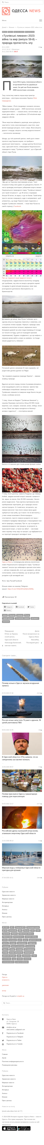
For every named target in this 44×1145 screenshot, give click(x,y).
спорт (34, 955)
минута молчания (18, 946)
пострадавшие (29, 949)
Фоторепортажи (29, 31)
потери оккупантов (16, 952)
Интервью (5, 906)
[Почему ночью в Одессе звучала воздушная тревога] (22, 660)
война (5, 615)
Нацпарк (12, 615)
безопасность (18, 937)
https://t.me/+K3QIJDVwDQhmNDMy (21, 589)
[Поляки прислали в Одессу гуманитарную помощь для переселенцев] (22, 771)
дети (19, 940)
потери (5, 952)
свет (19, 955)
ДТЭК (5, 930)
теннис (19, 959)
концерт (13, 943)
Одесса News (7, 562)
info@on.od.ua (11, 1027)
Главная (5, 1054)
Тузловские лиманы (22, 618)
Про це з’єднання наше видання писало (17, 278)
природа (20, 615)
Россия (26, 930)
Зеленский (12, 930)
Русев (27, 615)
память (5, 949)
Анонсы (4, 909)
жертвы (5, 943)
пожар (12, 949)
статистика (6, 959)
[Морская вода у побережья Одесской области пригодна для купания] (22, 844)
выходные (12, 940)
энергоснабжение (22, 962)
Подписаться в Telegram (15, 1037)
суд (14, 959)
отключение (30, 946)
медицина (6, 946)
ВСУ (12, 927)
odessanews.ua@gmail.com (16, 1029)
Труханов (6, 933)
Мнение (4, 31)
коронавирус (22, 943)
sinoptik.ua (20, 996)
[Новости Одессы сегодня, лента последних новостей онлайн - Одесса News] (22, 11)
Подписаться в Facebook (15, 1033)
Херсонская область (26, 933)
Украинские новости (9, 895)
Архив (4, 1058)
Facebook (17, 206)
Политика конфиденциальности (13, 1061)
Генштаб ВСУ (20, 927)
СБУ (32, 930)
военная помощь (31, 937)
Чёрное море (7, 937)
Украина (14, 933)
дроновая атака (35, 940)
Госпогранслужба (33, 927)
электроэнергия (8, 962)
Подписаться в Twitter (14, 1040)
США (38, 930)
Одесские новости (19, 31)
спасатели (26, 955)
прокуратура (29, 952)
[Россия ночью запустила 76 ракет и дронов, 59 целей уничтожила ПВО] (22, 697)
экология (6, 621)
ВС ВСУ (5, 927)
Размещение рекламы (9, 1065)
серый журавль (8, 618)
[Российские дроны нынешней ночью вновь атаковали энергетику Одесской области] (22, 808)
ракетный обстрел (9, 955)
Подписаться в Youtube (14, 1044)
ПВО (20, 930)
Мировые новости (8, 899)
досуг (26, 940)
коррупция (32, 943)
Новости (10, 31)
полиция (19, 949)
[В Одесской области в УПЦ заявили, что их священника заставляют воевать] (22, 734)
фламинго (34, 618)
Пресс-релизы (7, 917)
